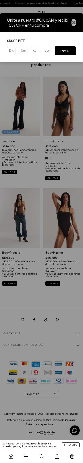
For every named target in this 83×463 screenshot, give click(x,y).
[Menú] (26, 456)
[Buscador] (41, 456)
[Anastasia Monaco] (11, 456)
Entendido (70, 445)
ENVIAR (65, 51)
